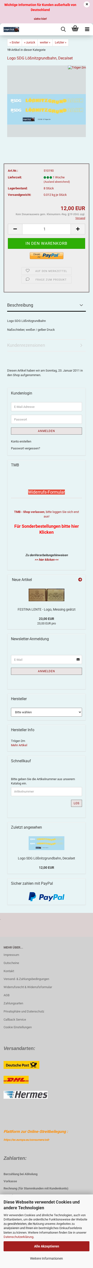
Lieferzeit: (15, 177)
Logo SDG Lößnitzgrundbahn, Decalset (46, 858)
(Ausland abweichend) (57, 181)
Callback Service (15, 1019)
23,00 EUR (46, 619)
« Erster (15, 42)
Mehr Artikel (19, 745)
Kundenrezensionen (26, 345)
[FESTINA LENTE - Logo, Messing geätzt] (46, 595)
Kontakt (9, 971)
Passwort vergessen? (25, 448)
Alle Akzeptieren (46, 1246)
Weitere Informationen (46, 1258)
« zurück (29, 42)
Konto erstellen (21, 441)
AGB (7, 995)
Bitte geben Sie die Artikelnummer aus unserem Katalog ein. (43, 781)
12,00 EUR (46, 867)
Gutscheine (11, 963)
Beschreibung (20, 305)
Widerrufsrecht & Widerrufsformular (28, 987)
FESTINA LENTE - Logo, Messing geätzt (47, 609)
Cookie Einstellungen (18, 1027)
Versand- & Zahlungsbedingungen (26, 979)
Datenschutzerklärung (18, 1237)
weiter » (45, 42)
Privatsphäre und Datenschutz (24, 1011)
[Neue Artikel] (80, 580)
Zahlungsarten (13, 1003)
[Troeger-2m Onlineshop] (9, 29)
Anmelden (46, 431)
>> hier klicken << (46, 559)
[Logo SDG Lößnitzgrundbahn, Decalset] (46, 101)
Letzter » (60, 42)
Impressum (11, 955)
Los (76, 803)
